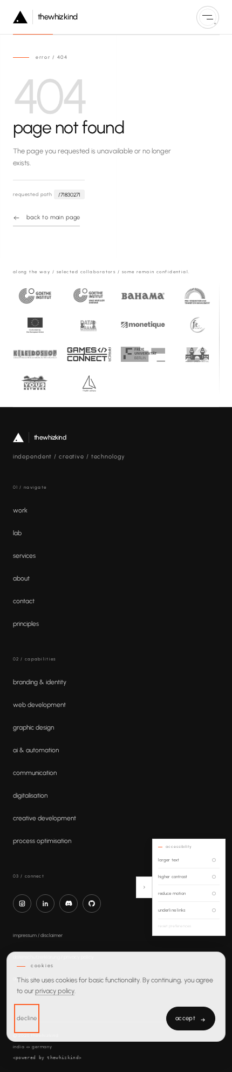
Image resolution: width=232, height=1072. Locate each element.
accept (190, 1019)
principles (26, 624)
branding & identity (39, 682)
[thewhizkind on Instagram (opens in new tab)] (22, 903)
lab (17, 533)
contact (24, 601)
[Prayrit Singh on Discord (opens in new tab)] (68, 903)
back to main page (53, 217)
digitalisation (30, 795)
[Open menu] (207, 17)
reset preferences (175, 925)
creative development (44, 818)
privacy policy (54, 991)
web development (39, 705)
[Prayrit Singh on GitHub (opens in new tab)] (92, 903)
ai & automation (36, 750)
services (24, 555)
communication (35, 773)
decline (27, 1018)
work (20, 510)
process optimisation (42, 841)
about (21, 578)
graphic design (33, 727)
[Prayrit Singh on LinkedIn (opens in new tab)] (45, 903)
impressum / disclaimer (38, 935)
